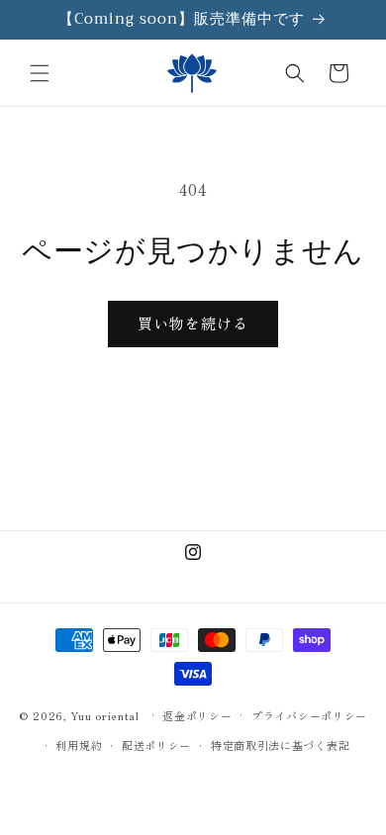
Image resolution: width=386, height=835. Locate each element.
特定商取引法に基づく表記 (280, 745)
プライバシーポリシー (309, 715)
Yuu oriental (104, 714)
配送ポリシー (156, 745)
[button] (39, 73)
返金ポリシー (197, 715)
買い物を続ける (193, 323)
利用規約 (78, 745)
